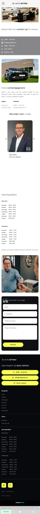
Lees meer (37, 508)
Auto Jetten (8, 49)
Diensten (4, 402)
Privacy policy (5, 496)
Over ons (3, 405)
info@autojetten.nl (10, 43)
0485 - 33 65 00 (9, 39)
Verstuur (13, 345)
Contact (3, 408)
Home (3, 394)
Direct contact (21, 383)
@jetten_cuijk (8, 52)
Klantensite (4, 410)
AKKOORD (6, 511)
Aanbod (3, 397)
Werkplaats (4, 400)
